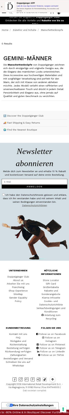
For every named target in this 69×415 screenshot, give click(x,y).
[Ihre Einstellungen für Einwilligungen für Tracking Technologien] (63, 409)
